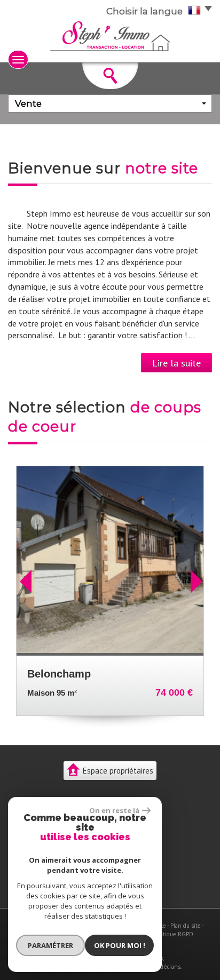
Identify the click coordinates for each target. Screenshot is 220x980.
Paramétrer (50, 945)
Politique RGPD (173, 934)
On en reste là (114, 810)
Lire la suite (176, 362)
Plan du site (185, 925)
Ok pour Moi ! (119, 945)
